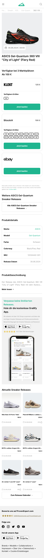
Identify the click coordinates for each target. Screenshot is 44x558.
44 (11, 137)
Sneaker (11, 10)
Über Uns (17, 548)
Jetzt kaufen (22, 107)
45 (21, 137)
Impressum (6, 548)
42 (31, 134)
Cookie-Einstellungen (19, 551)
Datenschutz (28, 548)
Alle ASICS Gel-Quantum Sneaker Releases (22, 206)
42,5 (36, 134)
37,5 (11, 134)
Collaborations (25, 545)
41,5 (26, 134)
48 (36, 137)
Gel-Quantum (26, 10)
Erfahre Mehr (12, 189)
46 (26, 137)
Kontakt (5, 551)
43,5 (6, 137)
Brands (5, 545)
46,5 (31, 137)
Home (4, 10)
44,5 (16, 137)
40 (16, 134)
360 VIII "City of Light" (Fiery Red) (37, 10)
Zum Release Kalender (21, 495)
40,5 (21, 134)
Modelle (13, 545)
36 (6, 98)
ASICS (17, 10)
